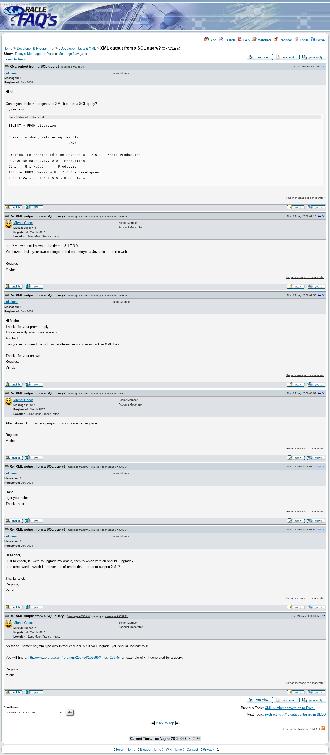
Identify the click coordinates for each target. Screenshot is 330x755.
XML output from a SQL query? (35, 66)
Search (229, 40)
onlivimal (11, 73)
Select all (23, 117)
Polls (50, 54)
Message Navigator (72, 54)
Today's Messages (29, 54)
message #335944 (79, 616)
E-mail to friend (15, 59)
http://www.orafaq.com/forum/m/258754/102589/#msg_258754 (74, 657)
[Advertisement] (195, 16)
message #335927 (79, 466)
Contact (192, 749)
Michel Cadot (23, 223)
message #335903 (79, 295)
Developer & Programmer (35, 48)
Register (285, 40)
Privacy (208, 749)
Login (303, 40)
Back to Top (165, 723)
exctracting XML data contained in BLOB (295, 714)
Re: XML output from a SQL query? (38, 216)
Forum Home (125, 749)
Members (264, 40)
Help (246, 40)
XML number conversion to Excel (290, 708)
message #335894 (72, 66)
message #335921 (79, 393)
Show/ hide (38, 117)
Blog (212, 40)
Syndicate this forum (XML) (301, 729)
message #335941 (79, 529)
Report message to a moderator (305, 197)
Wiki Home (174, 749)
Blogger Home (150, 749)
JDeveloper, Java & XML (77, 48)
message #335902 (79, 216)
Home (320, 40)
